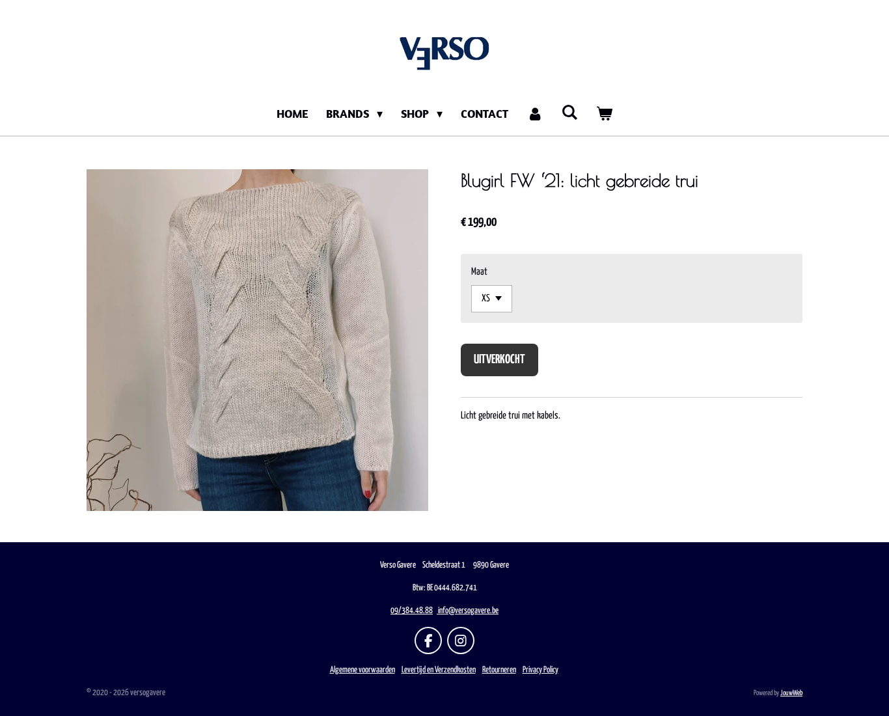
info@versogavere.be (468, 611)
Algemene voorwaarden (362, 670)
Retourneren (499, 670)
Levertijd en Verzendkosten (439, 670)
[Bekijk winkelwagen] (604, 114)
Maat (479, 272)
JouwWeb (791, 692)
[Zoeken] (570, 112)
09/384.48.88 (411, 611)
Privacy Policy (540, 670)
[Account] (534, 114)
